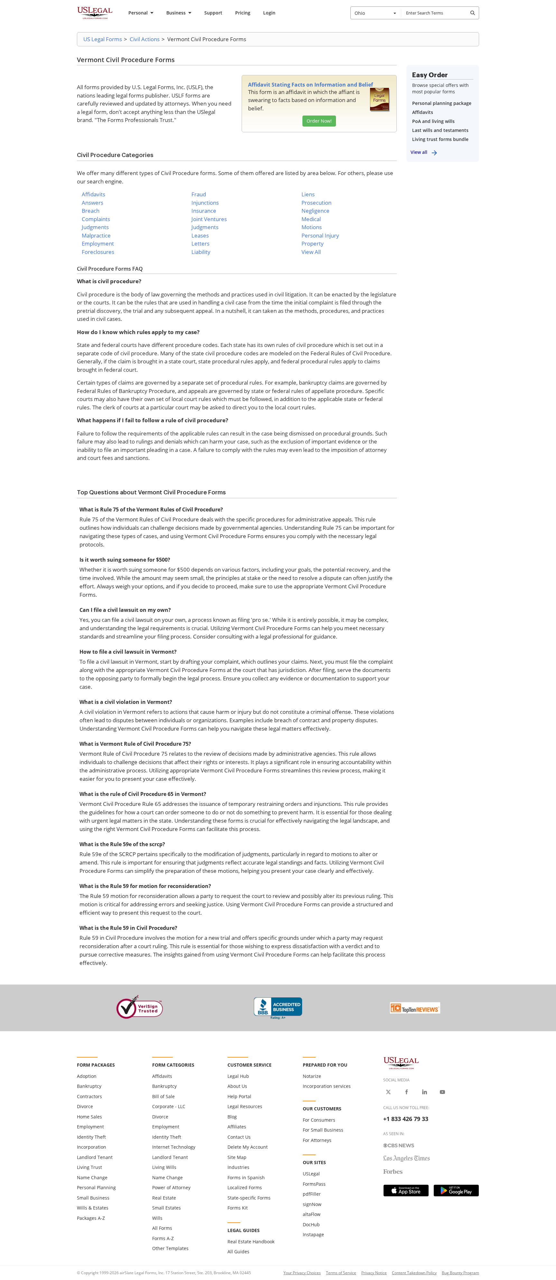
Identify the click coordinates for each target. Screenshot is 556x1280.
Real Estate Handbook (250, 1241)
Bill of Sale (163, 1096)
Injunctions (205, 202)
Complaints (96, 219)
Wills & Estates (92, 1208)
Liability (200, 252)
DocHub (311, 1224)
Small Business (93, 1198)
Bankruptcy (89, 1086)
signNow (312, 1204)
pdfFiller (312, 1194)
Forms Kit (237, 1208)
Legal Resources (244, 1106)
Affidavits (93, 194)
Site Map (236, 1157)
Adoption (87, 1076)
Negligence (315, 210)
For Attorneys (317, 1140)
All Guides (238, 1251)
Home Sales (89, 1117)
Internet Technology (173, 1147)
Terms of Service (341, 1272)
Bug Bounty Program (460, 1272)
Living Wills (164, 1167)
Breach (90, 210)
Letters (200, 243)
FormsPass (314, 1184)
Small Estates (166, 1208)
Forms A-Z (163, 1238)
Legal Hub (238, 1076)
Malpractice (96, 235)
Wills (157, 1218)
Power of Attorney (171, 1187)
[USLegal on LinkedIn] (424, 1092)
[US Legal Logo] (401, 1062)
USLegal (311, 1174)
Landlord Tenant (95, 1157)
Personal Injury (320, 235)
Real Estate (164, 1198)
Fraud (198, 194)
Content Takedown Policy (414, 1272)
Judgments (95, 227)
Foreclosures (98, 252)
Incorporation (91, 1147)
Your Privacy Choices (302, 1272)
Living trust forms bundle (440, 139)
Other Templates (170, 1248)
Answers (92, 202)
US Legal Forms (102, 39)
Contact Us (239, 1137)
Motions (311, 227)
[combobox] (376, 13)
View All (311, 252)
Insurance (203, 210)
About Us (237, 1086)
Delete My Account (247, 1147)
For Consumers (319, 1120)
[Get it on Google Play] (456, 1190)
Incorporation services (327, 1086)
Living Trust (89, 1167)
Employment (98, 243)
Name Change (92, 1177)
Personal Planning (96, 1187)
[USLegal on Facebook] (406, 1092)
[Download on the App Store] (406, 1190)
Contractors (89, 1096)
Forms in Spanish (246, 1177)
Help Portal (239, 1096)
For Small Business (323, 1130)
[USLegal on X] (388, 1092)
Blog (232, 1117)
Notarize (312, 1076)
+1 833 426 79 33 (405, 1119)
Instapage (313, 1234)
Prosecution (316, 202)
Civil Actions (145, 39)
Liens (308, 194)
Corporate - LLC (168, 1106)
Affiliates (236, 1127)
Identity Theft (91, 1137)
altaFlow (311, 1214)
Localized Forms (244, 1187)
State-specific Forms (249, 1198)
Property (312, 243)
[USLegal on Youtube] (442, 1092)
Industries (238, 1167)
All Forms (162, 1228)
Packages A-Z (91, 1218)
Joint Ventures (209, 219)
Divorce (85, 1106)
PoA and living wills (433, 121)
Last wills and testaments (440, 130)
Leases (200, 235)
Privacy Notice (374, 1272)
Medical (311, 219)
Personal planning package (441, 103)
